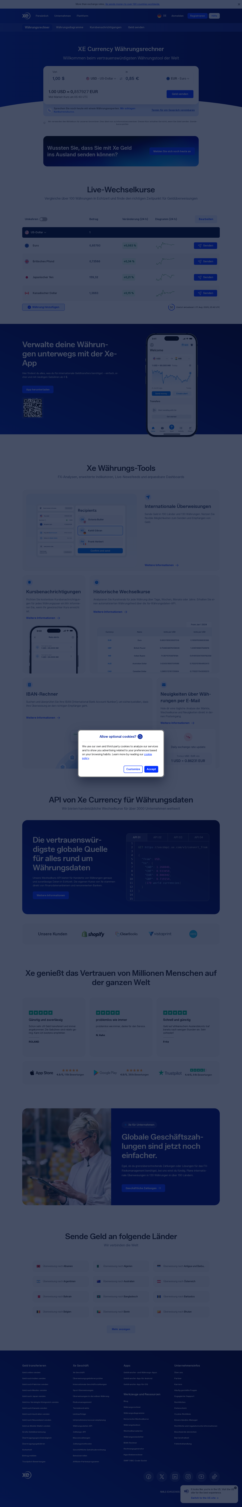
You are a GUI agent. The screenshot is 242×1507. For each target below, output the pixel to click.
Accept (151, 769)
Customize (133, 769)
